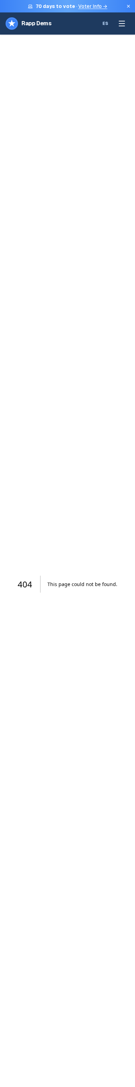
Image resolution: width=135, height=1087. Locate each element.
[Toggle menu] (121, 23)
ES (105, 23)
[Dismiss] (128, 6)
